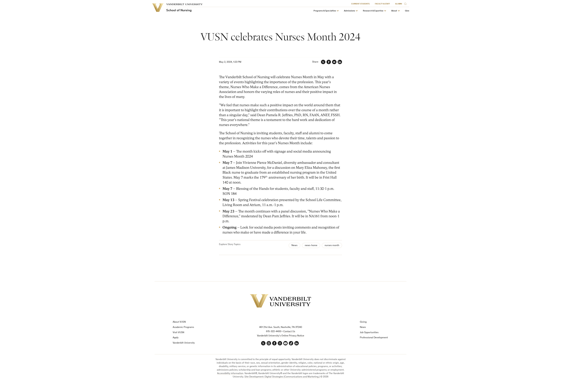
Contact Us (289, 331)
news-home (311, 245)
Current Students (360, 4)
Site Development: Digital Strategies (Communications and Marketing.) (282, 377)
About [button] (394, 11)
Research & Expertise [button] (373, 11)
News (294, 245)
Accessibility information (230, 373)
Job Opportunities (369, 332)
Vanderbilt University (184, 343)
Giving (363, 322)
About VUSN (179, 322)
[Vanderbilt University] (280, 301)
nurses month (332, 245)
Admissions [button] (349, 11)
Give (407, 11)
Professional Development (374, 338)
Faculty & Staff (382, 4)
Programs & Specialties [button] (325, 11)
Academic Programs (183, 327)
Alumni (398, 4)
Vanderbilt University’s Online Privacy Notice (280, 336)
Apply (176, 338)
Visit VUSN (178, 332)
